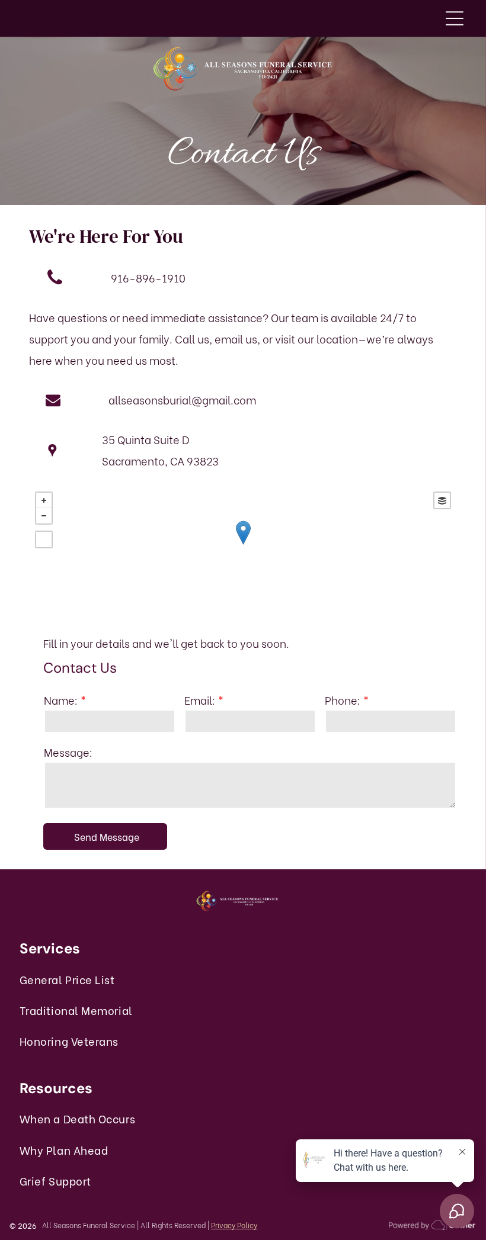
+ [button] (44, 500)
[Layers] (442, 500)
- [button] (44, 515)
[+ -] (243, 545)
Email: (199, 700)
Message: (68, 752)
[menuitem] (89, 978)
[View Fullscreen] (44, 539)
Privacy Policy (234, 1225)
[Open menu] (454, 18)
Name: (61, 700)
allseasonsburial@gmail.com (182, 399)
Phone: (342, 700)
